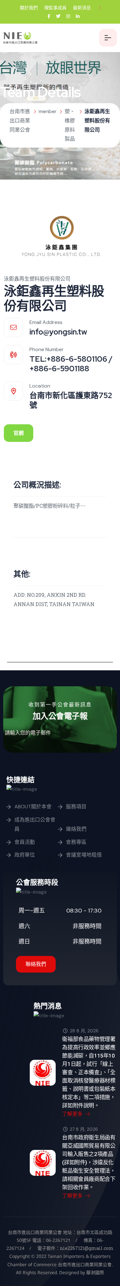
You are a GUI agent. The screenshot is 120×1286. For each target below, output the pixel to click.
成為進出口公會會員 (34, 824)
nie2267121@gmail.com (87, 1248)
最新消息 (82, 8)
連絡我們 (76, 829)
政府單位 (24, 854)
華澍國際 (94, 1272)
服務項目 (76, 806)
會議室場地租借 (84, 854)
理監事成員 (55, 8)
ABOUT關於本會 (33, 806)
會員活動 (24, 842)
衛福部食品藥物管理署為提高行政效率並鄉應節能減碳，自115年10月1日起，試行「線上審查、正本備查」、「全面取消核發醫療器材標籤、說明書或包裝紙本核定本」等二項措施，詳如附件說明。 (89, 1072)
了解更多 (73, 1114)
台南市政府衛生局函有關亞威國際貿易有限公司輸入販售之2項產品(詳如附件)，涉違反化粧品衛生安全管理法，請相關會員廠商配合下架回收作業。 (88, 1162)
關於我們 (29, 8)
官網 (18, 433)
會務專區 (76, 842)
